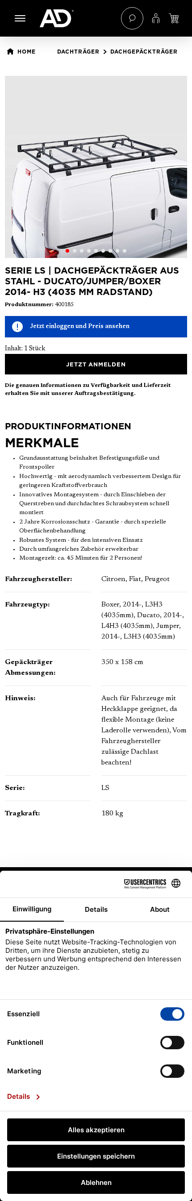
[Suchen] (132, 18)
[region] (96, 167)
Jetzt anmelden (95, 364)
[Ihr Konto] (156, 18)
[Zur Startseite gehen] (76, 18)
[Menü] (20, 18)
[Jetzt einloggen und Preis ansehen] (174, 18)
